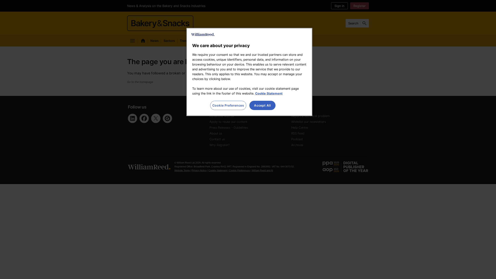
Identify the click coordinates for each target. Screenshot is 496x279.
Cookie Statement (268, 93)
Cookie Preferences (228, 105)
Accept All (262, 105)
